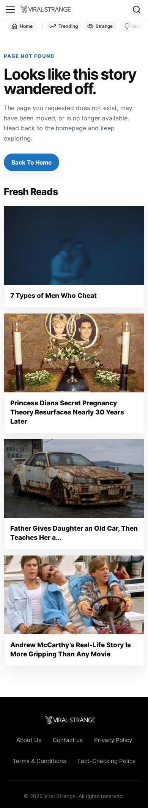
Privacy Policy (113, 740)
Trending (68, 26)
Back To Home (31, 162)
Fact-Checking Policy (106, 761)
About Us (28, 740)
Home (26, 26)
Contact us (68, 740)
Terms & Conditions (39, 761)
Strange (104, 26)
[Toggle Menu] (10, 9)
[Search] (136, 9)
